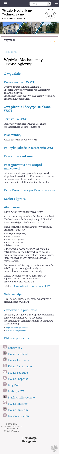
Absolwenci (12, 207)
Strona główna (11, 52)
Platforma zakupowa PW (16, 330)
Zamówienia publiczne (21, 310)
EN (56, 3)
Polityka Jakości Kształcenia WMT (29, 148)
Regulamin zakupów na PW (17, 328)
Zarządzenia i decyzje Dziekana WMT (27, 109)
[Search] (49, 4)
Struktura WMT (16, 119)
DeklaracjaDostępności (29, 439)
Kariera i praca (15, 199)
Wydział (9, 40)
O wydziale (12, 73)
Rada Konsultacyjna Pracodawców (29, 190)
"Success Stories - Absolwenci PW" (31, 286)
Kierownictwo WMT (19, 82)
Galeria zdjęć (13, 294)
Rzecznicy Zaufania (18, 156)
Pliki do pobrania (16, 338)
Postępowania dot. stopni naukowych (23, 167)
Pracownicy (12, 135)
